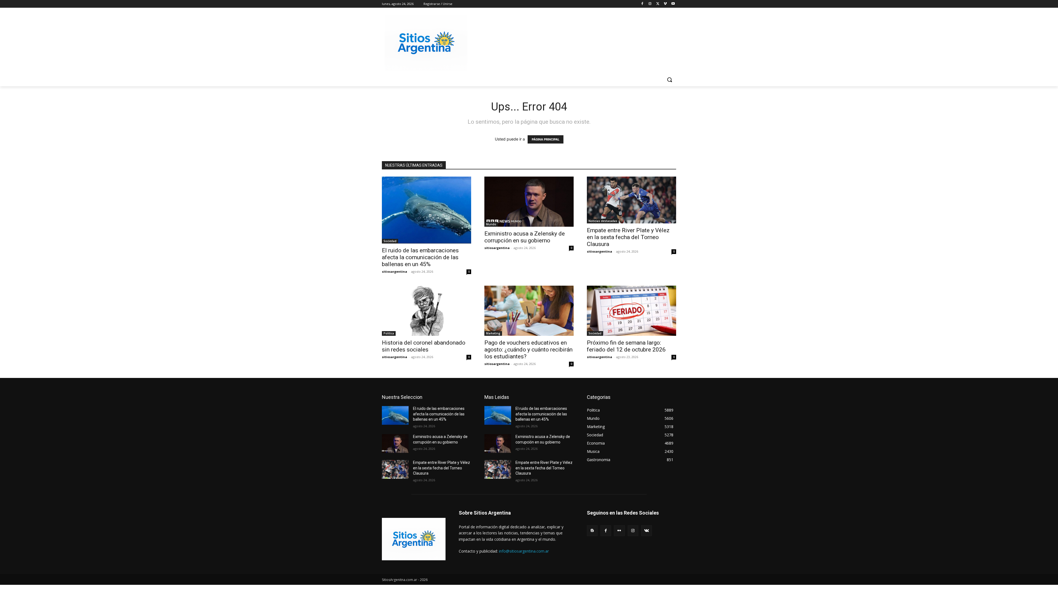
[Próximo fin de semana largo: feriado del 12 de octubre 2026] (631, 311)
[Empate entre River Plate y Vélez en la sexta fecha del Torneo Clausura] (631, 200)
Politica (389, 333)
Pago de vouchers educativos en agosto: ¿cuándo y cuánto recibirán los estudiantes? (528, 349)
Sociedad (390, 241)
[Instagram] (650, 4)
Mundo (491, 224)
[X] (658, 4)
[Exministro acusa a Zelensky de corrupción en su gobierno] (529, 202)
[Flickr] (619, 530)
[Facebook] (642, 4)
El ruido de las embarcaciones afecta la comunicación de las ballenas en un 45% (420, 257)
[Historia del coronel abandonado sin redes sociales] (426, 311)
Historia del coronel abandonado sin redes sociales (423, 346)
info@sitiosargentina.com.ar (524, 551)
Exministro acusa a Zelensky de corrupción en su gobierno (524, 237)
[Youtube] (673, 4)
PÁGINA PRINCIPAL (545, 139)
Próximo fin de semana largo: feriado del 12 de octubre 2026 (626, 346)
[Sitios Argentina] (426, 43)
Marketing (493, 333)
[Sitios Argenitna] (414, 539)
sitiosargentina (394, 271)
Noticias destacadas (603, 221)
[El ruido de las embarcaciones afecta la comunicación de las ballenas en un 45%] (426, 210)
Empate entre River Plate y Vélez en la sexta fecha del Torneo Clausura (628, 237)
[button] (669, 79)
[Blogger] (592, 530)
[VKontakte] (646, 530)
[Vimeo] (665, 4)
